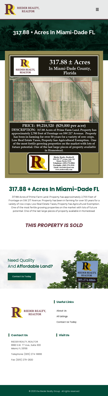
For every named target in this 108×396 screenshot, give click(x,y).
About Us (62, 310)
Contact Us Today (66, 322)
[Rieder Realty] (54, 9)
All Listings (62, 316)
